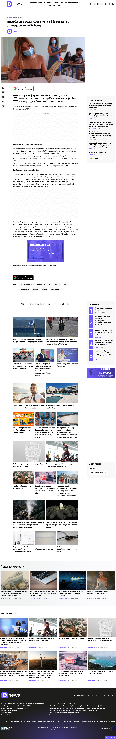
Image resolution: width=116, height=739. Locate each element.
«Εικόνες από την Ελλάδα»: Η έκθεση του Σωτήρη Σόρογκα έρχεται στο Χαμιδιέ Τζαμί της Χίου (14, 593)
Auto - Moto (98, 337)
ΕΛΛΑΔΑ (50, 3)
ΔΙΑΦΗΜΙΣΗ (15, 721)
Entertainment (5, 598)
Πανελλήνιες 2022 (49, 95)
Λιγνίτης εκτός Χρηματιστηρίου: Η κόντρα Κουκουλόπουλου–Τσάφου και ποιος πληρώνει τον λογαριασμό (28, 524)
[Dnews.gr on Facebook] (90, 4)
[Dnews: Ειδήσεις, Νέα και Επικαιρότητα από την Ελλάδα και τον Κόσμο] (14, 4)
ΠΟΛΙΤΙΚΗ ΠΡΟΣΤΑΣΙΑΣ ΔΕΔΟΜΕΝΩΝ (43, 721)
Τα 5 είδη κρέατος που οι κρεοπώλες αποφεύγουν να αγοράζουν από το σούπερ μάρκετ (71, 673)
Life (96, 327)
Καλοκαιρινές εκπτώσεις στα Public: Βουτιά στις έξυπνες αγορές (22, 430)
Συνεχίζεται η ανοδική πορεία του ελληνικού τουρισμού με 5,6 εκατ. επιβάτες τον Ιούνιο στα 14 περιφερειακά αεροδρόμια (67, 432)
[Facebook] (3, 88)
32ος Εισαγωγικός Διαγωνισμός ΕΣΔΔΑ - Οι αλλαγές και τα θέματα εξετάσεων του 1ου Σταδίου (43, 593)
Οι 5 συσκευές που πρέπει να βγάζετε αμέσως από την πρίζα (67, 549)
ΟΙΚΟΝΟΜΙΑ (42, 3)
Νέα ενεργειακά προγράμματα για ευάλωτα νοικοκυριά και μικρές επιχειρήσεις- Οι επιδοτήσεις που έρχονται (67, 490)
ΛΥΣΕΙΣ (44, 289)
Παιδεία (9, 17)
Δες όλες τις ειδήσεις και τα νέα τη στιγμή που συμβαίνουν (45, 304)
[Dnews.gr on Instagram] (98, 4)
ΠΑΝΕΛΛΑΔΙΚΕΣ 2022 (43, 284)
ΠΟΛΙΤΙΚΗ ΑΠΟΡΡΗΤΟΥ (64, 721)
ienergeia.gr (3, 647)
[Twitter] (3, 92)
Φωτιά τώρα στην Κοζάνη (97, 152)
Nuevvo (62, 730)
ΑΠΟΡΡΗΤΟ (111, 737)
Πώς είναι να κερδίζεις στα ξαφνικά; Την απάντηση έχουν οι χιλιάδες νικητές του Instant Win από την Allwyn (45, 432)
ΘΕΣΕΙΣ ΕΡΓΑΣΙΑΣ (74, 3)
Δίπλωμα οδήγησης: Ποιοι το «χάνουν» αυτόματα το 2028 (103, 332)
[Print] (3, 106)
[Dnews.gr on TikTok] (101, 4)
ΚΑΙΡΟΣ (92, 468)
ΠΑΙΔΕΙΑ (64, 3)
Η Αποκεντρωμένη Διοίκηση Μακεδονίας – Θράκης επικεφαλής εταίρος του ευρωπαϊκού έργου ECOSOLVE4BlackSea (14, 673)
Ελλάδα (91, 109)
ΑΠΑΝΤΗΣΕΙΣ (55, 289)
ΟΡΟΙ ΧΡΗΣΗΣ (25, 721)
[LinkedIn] (3, 97)
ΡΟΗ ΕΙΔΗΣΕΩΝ (95, 100)
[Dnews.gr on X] (94, 4)
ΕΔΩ (48, 266)
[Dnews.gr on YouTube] (109, 4)
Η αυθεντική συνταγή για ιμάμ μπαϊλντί (72, 638)
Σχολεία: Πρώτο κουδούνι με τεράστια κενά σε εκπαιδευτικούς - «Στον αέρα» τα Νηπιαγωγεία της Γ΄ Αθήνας (61, 341)
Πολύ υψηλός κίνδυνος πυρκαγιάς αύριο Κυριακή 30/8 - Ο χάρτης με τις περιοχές (100, 105)
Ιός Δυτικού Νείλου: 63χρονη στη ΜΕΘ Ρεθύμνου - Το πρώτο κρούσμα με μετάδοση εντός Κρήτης (101, 145)
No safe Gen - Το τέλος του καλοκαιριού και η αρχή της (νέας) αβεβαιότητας (23, 366)
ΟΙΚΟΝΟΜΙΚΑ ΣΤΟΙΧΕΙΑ (107, 721)
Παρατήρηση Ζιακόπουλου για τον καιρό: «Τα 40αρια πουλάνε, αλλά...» (104, 342)
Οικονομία (98, 313)
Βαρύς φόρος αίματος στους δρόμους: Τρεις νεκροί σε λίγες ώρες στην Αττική (101, 115)
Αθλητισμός (92, 128)
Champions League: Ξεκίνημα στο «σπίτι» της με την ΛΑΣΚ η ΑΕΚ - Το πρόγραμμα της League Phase (101, 124)
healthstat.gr (33, 647)
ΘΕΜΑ (66, 284)
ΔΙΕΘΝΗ (57, 3)
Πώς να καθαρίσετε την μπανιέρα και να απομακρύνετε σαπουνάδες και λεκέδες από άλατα (103, 320)
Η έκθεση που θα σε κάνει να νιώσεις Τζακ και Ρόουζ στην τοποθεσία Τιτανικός (71, 593)
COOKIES (76, 721)
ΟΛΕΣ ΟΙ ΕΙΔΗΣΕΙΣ (79, 695)
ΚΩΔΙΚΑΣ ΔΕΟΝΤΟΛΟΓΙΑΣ (90, 721)
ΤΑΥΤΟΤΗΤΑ (5, 721)
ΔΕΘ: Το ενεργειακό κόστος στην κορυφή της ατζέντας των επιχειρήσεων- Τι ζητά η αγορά (61, 524)
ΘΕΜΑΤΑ (57, 284)
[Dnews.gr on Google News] (105, 4)
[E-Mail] (3, 101)
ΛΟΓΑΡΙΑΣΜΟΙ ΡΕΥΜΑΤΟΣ (98, 473)
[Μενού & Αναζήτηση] (2, 4)
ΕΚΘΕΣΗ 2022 (25, 289)
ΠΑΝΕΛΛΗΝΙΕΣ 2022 (27, 284)
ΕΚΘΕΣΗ (35, 289)
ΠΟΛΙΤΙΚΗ (33, 3)
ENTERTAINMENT (55, 5)
